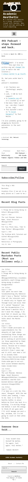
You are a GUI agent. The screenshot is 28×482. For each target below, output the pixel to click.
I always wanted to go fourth (14, 74)
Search (4, 165)
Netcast (16, 137)
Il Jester (19, 477)
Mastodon (5, 188)
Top (14, 479)
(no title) (6, 269)
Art (11, 137)
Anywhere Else (7, 191)
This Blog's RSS (8, 185)
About (10, 463)
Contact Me (20, 463)
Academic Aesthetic (11, 15)
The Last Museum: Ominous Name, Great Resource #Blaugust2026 (12, 219)
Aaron (3, 56)
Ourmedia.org (13, 98)
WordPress (17, 476)
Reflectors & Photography (12, 242)
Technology (5, 139)
